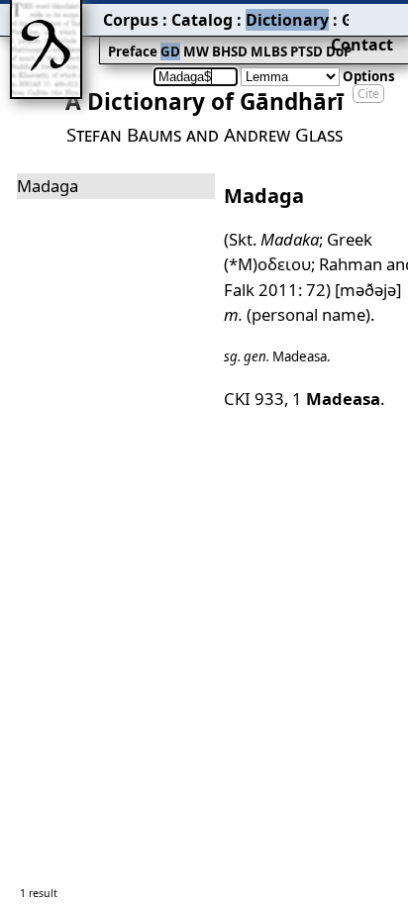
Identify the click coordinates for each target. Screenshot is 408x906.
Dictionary (287, 20)
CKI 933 (254, 398)
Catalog (202, 20)
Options (369, 76)
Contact (362, 44)
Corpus (130, 20)
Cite (368, 93)
